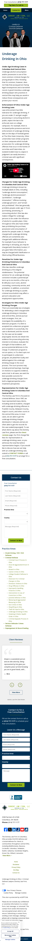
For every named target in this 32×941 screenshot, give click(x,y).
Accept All (10, 931)
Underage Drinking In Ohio (18, 612)
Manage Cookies (21, 893)
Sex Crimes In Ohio (15, 605)
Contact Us (16, 10)
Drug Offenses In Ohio (16, 586)
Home (5, 10)
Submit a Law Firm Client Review (16, 699)
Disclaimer (16, 864)
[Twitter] (10, 829)
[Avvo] (26, 829)
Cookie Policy (8, 893)
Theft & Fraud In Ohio (16, 609)
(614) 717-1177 (13, 822)
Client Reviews (16, 639)
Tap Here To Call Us (16, 5)
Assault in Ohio (14, 569)
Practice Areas (9, 548)
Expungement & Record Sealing (16, 628)
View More (16, 692)
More (26, 10)
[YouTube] (22, 829)
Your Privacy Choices (14, 890)
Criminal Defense (11, 558)
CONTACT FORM (16, 453)
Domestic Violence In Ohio (18, 583)
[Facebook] (6, 829)
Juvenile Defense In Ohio (17, 598)
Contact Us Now (16, 540)
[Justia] (18, 829)
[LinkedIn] (14, 829)
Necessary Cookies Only (10, 935)
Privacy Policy (16, 867)
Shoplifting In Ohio (15, 607)
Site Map (16, 870)
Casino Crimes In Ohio (16, 572)
